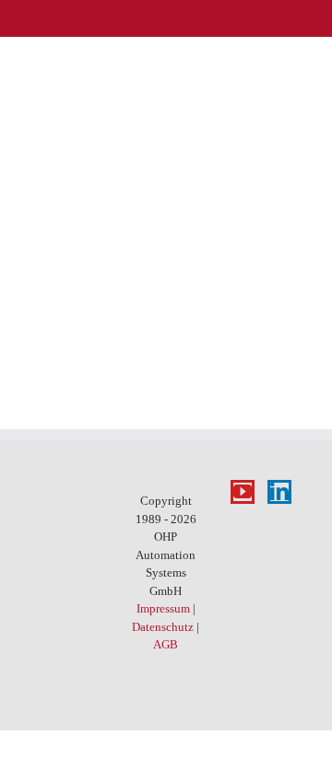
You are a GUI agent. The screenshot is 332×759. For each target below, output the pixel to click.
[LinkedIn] (279, 492)
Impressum (163, 608)
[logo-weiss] (58, 19)
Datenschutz (163, 627)
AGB (165, 644)
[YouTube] (243, 492)
